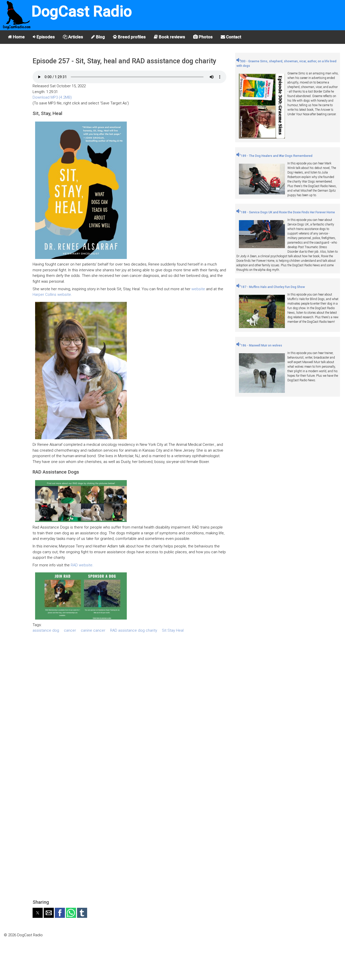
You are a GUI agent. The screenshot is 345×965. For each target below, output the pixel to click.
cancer (70, 630)
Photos (205, 36)
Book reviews (171, 36)
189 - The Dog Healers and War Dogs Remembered (276, 156)
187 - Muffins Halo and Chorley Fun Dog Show (272, 287)
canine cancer (93, 630)
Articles (75, 36)
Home (18, 36)
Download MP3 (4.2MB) (52, 97)
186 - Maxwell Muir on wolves (261, 345)
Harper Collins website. (52, 294)
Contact (233, 36)
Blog (100, 36)
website (198, 289)
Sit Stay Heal (173, 630)
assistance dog (46, 630)
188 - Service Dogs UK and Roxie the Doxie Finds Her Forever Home (287, 212)
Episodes (45, 36)
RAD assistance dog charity (133, 630)
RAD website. (82, 565)
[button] (38, 913)
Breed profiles (131, 36)
